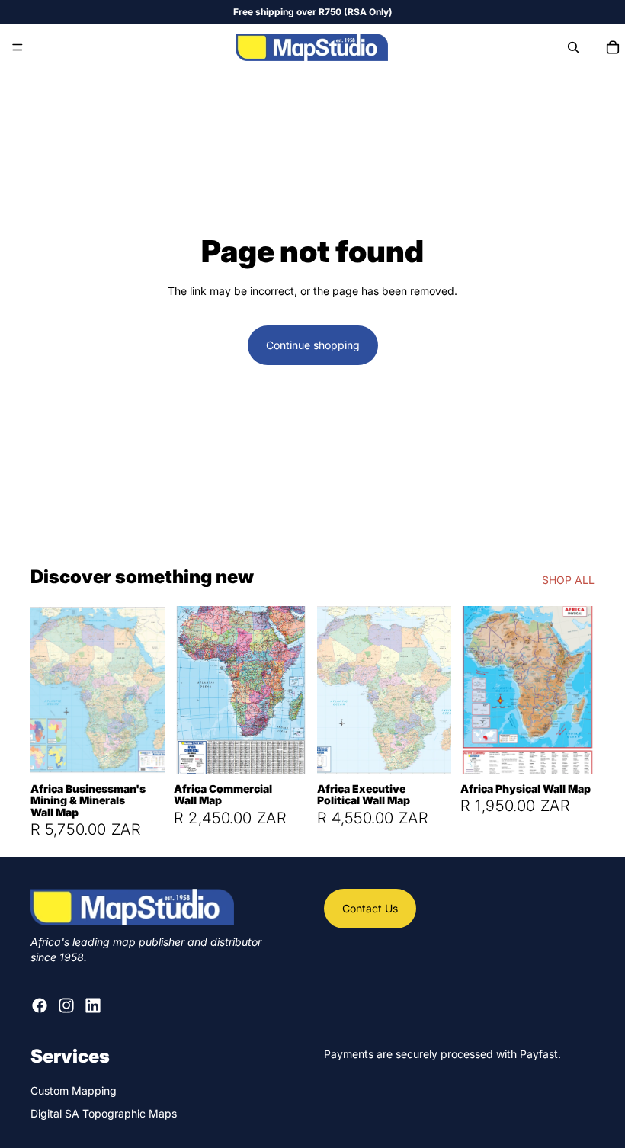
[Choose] (141, 750)
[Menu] (17, 47)
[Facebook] (39, 1006)
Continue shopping (313, 344)
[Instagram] (66, 1006)
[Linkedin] (93, 1006)
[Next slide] (148, 690)
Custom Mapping (73, 1090)
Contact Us (370, 908)
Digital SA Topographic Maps (103, 1113)
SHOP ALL (568, 579)
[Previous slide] (47, 690)
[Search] (573, 47)
